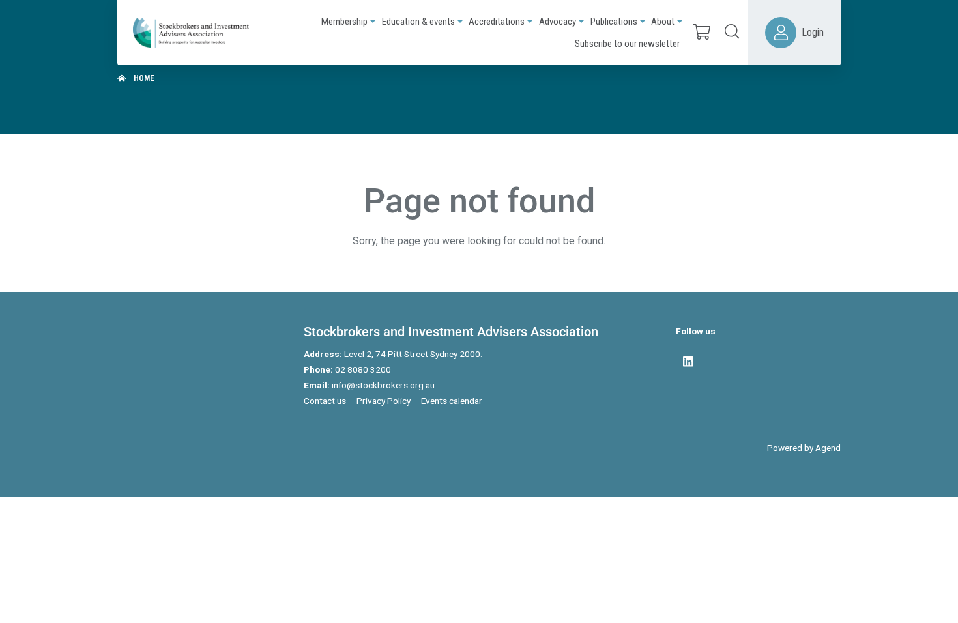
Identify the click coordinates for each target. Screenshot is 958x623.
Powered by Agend (804, 447)
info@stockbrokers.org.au (383, 385)
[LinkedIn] (688, 362)
